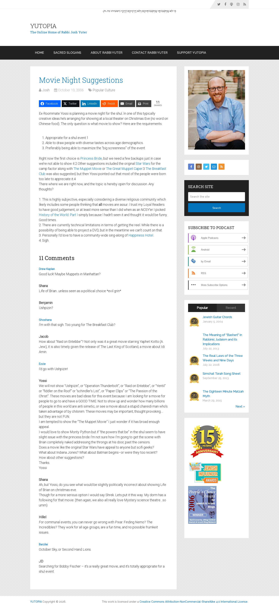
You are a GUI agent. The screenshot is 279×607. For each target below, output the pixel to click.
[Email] (214, 167)
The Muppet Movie (87, 169)
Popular (202, 308)
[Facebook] (191, 167)
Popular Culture (104, 90)
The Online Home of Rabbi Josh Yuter (58, 32)
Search (216, 207)
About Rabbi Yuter (106, 52)
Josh (46, 90)
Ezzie (42, 364)
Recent (231, 308)
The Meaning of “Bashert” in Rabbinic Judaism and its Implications (222, 339)
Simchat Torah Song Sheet (221, 373)
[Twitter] (206, 167)
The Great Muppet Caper (124, 169)
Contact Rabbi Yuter (150, 52)
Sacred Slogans (67, 52)
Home (39, 52)
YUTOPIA (43, 26)
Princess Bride (91, 158)
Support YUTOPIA (191, 52)
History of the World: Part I (58, 215)
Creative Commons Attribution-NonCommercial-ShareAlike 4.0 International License (193, 601)
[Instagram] (199, 167)
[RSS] (221, 167)
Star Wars (143, 164)
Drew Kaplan (47, 269)
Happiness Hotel (140, 235)
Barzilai (43, 544)
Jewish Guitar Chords (217, 317)
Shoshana (45, 320)
